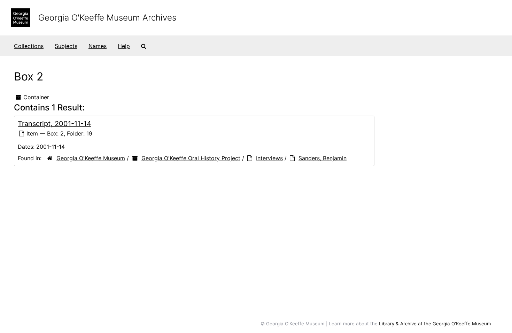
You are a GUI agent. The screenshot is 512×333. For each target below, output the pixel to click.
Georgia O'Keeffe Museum (90, 158)
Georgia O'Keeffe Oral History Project (190, 158)
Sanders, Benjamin (322, 158)
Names (97, 45)
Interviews (269, 158)
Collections (29, 45)
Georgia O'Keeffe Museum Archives (107, 18)
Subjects (66, 45)
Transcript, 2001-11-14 (54, 123)
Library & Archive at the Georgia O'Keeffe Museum (435, 323)
